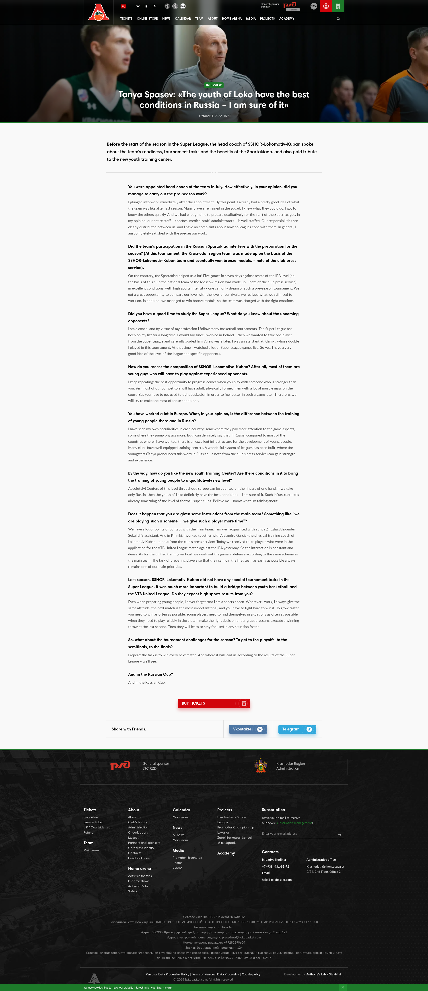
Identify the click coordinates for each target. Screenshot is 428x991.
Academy (286, 18)
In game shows (138, 881)
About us (134, 817)
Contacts (134, 853)
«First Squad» (227, 843)
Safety (132, 891)
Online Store (147, 18)
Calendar (183, 18)
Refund (89, 832)
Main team (91, 850)
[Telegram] (146, 7)
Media (251, 18)
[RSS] (154, 7)
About (213, 18)
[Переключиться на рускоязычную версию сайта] (123, 6)
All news (178, 835)
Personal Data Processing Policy (168, 974)
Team (199, 18)
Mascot (133, 838)
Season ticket (93, 822)
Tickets (126, 18)
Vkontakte (242, 730)
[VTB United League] (167, 5)
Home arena (232, 18)
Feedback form (139, 858)
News (166, 18)
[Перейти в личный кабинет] (326, 6)
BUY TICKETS (193, 704)
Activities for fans (140, 876)
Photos (177, 863)
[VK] (138, 7)
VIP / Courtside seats (98, 827)
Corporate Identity (141, 848)
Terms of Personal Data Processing (216, 974)
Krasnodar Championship (235, 827)
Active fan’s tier (139, 886)
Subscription (273, 810)
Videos (177, 868)
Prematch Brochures (187, 858)
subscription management (294, 823)
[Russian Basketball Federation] (183, 5)
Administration (138, 827)
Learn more (164, 987)
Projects (267, 18)
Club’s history (137, 822)
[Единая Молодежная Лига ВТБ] (175, 5)
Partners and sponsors (144, 843)
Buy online (91, 817)
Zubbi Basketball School (234, 838)
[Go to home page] (99, 12)
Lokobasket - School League (232, 820)
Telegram (291, 730)
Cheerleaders (138, 832)
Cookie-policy (251, 974)
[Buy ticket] (338, 6)
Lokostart (223, 832)
